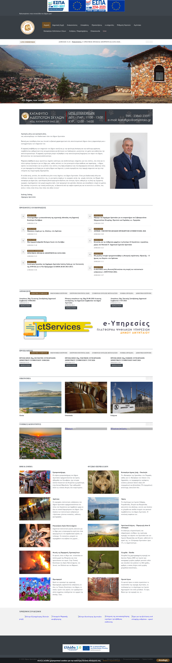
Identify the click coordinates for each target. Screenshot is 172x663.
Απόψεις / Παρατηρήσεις (78, 31)
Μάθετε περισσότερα (111, 661)
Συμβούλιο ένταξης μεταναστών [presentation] (104, 293)
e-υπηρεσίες (109, 25)
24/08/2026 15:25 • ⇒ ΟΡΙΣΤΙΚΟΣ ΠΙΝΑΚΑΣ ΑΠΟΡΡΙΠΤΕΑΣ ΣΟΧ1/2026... (69, 42)
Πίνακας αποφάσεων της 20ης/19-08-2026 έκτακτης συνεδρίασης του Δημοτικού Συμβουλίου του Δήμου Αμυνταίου (83, 301)
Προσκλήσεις (97, 25)
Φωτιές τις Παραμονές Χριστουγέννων (66, 552)
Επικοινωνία (95, 31)
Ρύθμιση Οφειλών (124, 25)
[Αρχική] (27, 22)
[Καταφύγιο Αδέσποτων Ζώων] (86, 110)
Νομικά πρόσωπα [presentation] (126, 293)
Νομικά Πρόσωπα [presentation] (126, 353)
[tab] (39, 293)
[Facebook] (146, 14)
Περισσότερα (25, 306)
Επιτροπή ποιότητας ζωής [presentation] (80, 293)
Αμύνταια (56, 499)
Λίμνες (123, 499)
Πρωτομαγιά (57, 579)
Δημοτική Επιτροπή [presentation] (143, 293)
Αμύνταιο (137, 25)
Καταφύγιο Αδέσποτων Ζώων (55, 31)
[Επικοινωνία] (151, 14)
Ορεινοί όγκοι (126, 579)
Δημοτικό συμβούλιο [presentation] (39, 293)
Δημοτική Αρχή (58, 25)
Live (104, 31)
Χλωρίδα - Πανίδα (127, 552)
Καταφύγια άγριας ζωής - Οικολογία (134, 472)
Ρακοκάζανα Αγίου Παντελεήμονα (65, 526)
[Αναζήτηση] (151, 27)
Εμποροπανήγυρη (59, 472)
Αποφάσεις (84, 25)
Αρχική (46, 25)
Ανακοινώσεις (72, 25)
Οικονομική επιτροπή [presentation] (58, 293)
